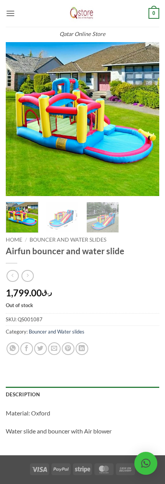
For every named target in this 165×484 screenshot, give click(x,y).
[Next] (146, 119)
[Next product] (12, 276)
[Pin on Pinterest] (68, 348)
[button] (10, 13)
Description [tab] (23, 394)
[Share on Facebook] (26, 348)
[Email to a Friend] (54, 348)
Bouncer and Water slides (68, 240)
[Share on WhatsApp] (13, 348)
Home (14, 240)
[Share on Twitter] (40, 348)
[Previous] (18, 119)
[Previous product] (27, 276)
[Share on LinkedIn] (82, 348)
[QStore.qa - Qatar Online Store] (82, 13)
